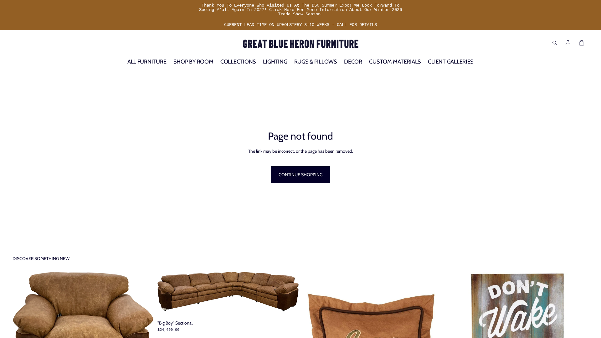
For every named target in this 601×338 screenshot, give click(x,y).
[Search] (555, 43)
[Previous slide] (22, 326)
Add (294, 302)
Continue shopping (300, 174)
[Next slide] (144, 326)
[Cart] (581, 43)
